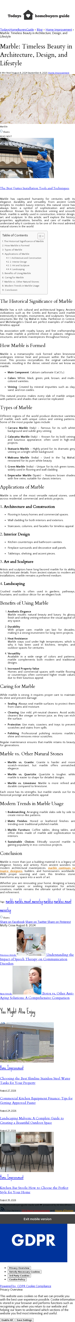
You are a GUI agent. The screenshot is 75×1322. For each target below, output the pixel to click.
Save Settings (24, 1320)
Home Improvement (58, 73)
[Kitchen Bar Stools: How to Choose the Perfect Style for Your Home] (27, 1171)
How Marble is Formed (17, 245)
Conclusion (11, 290)
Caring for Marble (14, 277)
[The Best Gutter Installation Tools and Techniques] (27, 177)
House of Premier (64, 1210)
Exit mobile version (38, 1219)
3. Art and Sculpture (19, 265)
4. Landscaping (17, 269)
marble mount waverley (29, 901)
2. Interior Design (18, 262)
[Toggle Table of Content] (39, 236)
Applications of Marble (17, 254)
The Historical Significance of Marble (24, 241)
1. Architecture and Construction (25, 258)
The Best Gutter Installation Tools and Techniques (34, 188)
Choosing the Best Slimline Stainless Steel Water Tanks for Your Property (35, 1080)
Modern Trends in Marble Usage (22, 285)
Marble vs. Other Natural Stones (21, 281)
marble (10, 901)
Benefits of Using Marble (18, 273)
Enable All (7, 1320)
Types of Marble (13, 249)
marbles (48, 901)
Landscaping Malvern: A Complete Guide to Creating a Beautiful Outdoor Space (32, 1120)
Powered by (25, 1286)
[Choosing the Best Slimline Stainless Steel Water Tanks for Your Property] (27, 1061)
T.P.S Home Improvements (36, 1210)
